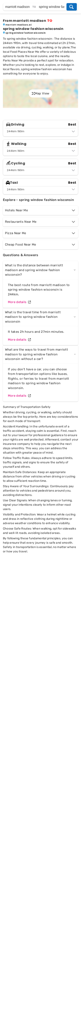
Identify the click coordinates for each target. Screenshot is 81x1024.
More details (17, 302)
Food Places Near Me (24, 52)
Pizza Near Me (15, 233)
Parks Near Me (13, 60)
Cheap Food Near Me (20, 244)
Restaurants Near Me (21, 222)
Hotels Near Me (16, 210)
